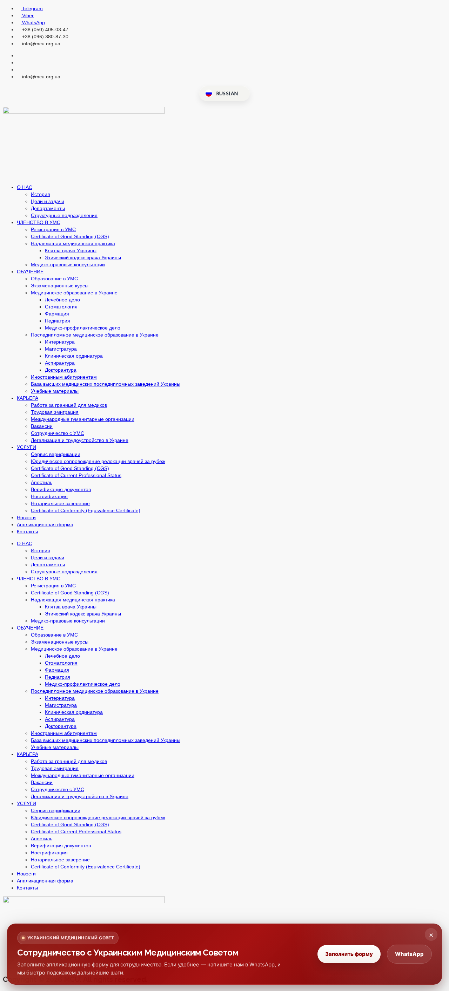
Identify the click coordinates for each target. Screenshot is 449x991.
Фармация (57, 314)
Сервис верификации (55, 454)
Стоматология (61, 306)
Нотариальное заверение (60, 503)
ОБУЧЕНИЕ (30, 271)
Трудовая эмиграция (55, 412)
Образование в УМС (54, 278)
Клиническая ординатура (74, 356)
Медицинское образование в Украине (74, 292)
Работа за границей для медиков (69, 405)
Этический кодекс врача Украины (83, 257)
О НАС (24, 187)
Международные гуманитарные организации (82, 419)
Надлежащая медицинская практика (73, 243)
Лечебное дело (62, 299)
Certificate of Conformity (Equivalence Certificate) (85, 510)
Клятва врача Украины (70, 250)
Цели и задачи (47, 201)
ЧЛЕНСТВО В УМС (38, 222)
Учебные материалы (55, 391)
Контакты (27, 531)
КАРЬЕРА (27, 398)
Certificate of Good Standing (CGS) (70, 236)
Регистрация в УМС (53, 229)
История (40, 194)
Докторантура (60, 370)
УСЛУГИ (26, 447)
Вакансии (42, 426)
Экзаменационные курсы (59, 285)
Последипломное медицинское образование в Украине (95, 335)
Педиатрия (57, 321)
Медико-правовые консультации (68, 264)
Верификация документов (61, 489)
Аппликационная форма (45, 524)
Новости (26, 517)
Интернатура (60, 342)
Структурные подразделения (64, 215)
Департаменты (48, 208)
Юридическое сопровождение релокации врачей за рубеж (98, 461)
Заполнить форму (349, 954)
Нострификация (49, 496)
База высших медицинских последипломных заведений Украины (105, 384)
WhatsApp (409, 954)
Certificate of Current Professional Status (76, 475)
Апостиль (41, 482)
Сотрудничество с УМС (57, 433)
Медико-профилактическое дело (82, 328)
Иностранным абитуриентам (64, 377)
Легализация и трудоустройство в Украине (79, 440)
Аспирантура (60, 363)
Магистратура (61, 349)
